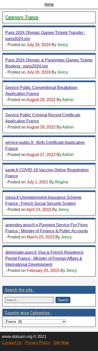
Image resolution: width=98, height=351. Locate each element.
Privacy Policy (37, 342)
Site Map (61, 342)
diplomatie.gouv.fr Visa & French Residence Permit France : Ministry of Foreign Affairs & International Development (44, 258)
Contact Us (12, 342)
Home (49, 4)
